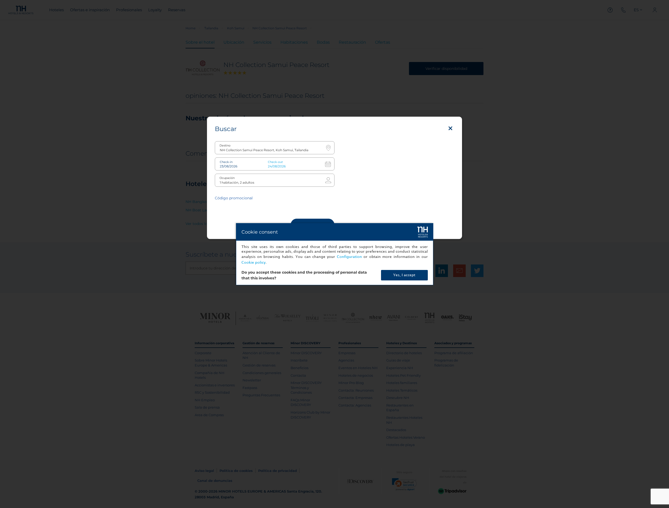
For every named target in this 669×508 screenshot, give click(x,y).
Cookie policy (253, 262)
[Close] (450, 128)
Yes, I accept (404, 275)
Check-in (226, 161)
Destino (225, 145)
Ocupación (227, 177)
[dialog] (334, 254)
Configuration (349, 256)
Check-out (275, 161)
